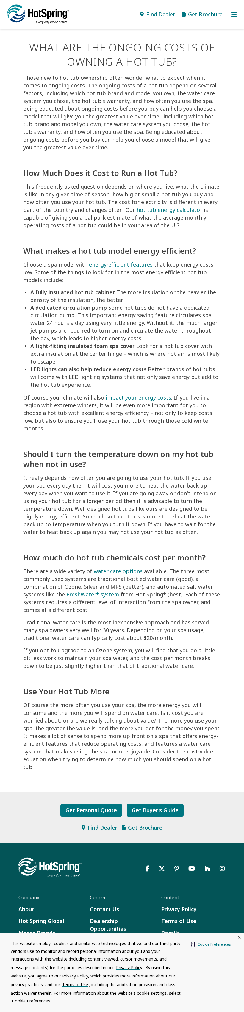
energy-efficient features (121, 264)
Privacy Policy (179, 909)
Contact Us (104, 909)
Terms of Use (178, 921)
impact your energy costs (138, 397)
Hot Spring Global (41, 921)
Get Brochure (145, 827)
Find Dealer (102, 827)
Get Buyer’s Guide (155, 810)
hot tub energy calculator (169, 209)
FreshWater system (92, 594)
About (26, 909)
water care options (118, 571)
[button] (211, 944)
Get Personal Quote (91, 810)
